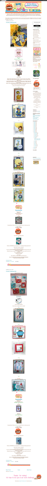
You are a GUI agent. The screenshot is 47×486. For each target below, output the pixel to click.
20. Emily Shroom (18, 416)
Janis (19, 155)
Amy (18, 120)
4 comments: (12, 461)
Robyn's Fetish (18, 68)
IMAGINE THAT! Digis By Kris (18, 402)
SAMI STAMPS (18, 214)
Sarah (19, 376)
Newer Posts (8, 469)
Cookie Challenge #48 (11, 271)
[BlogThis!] (16, 261)
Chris (19, 103)
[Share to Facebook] (17, 261)
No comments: (12, 261)
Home (19, 469)
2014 (34, 148)
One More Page (35, 118)
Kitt (18, 307)
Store (19, 58)
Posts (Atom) (11, 471)
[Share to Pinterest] (17, 461)
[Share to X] (16, 261)
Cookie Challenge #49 (11, 22)
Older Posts (29, 469)
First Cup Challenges (36, 117)
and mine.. (18, 171)
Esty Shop (18, 57)
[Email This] (15, 261)
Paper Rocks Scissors (36, 119)
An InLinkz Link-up (9, 260)
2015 (35, 147)
